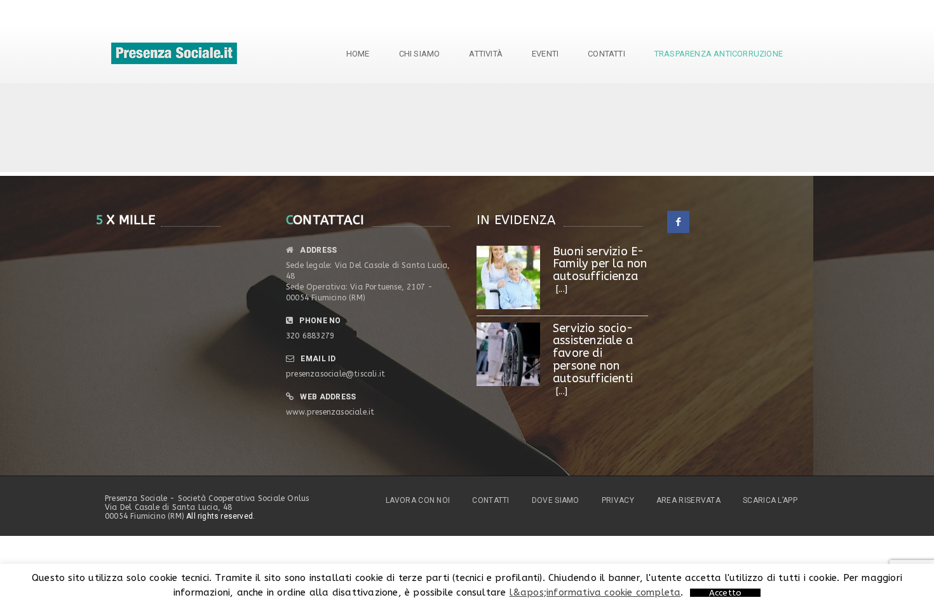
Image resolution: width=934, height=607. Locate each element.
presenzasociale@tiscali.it (335, 374)
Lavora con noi (418, 500)
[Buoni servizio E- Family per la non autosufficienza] (508, 277)
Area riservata (688, 500)
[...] (561, 289)
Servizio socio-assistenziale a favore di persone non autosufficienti (593, 353)
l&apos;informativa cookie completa (595, 592)
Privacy (618, 500)
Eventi (545, 53)
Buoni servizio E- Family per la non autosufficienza (600, 264)
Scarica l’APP (770, 500)
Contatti (606, 53)
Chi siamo (419, 53)
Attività (486, 53)
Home (358, 53)
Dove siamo (555, 500)
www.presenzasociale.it (330, 412)
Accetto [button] (725, 593)
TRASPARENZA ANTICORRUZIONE (718, 53)
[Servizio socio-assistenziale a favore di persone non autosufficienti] (508, 354)
